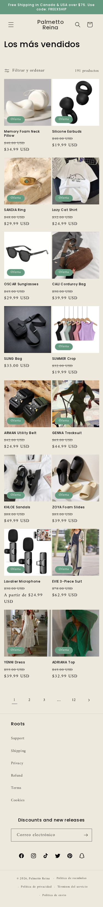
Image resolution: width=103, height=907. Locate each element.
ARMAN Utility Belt (20, 433)
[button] (11, 25)
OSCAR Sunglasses (21, 284)
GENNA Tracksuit (67, 433)
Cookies (17, 800)
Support (17, 738)
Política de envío (54, 895)
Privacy (17, 763)
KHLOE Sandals (17, 507)
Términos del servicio (72, 886)
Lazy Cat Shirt (65, 210)
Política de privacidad (36, 886)
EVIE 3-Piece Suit (67, 581)
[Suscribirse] (86, 835)
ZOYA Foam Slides (68, 507)
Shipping (18, 751)
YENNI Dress (14, 662)
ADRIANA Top (64, 662)
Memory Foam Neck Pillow (22, 133)
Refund (17, 775)
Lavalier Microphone (22, 581)
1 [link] (14, 700)
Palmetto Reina (39, 878)
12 (74, 700)
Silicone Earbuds (67, 131)
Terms (16, 788)
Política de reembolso (72, 878)
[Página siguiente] (89, 700)
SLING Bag (13, 358)
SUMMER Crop (64, 358)
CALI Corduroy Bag (69, 284)
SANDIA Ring (15, 210)
